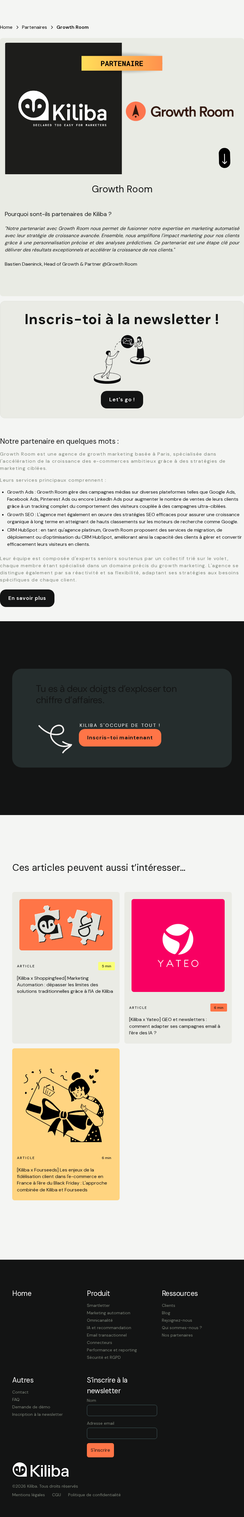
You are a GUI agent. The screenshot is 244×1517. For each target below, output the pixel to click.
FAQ (16, 1399)
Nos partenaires (177, 1335)
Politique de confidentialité (94, 1494)
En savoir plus (27, 598)
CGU (56, 1494)
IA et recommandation (109, 1327)
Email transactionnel (107, 1335)
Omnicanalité (100, 1320)
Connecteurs (99, 1342)
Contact (20, 1392)
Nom (91, 1400)
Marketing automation (108, 1312)
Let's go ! (122, 399)
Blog (166, 1312)
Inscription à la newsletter (37, 1414)
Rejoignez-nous (177, 1320)
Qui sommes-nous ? (182, 1327)
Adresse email (100, 1423)
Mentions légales (28, 1494)
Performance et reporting (112, 1350)
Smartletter (98, 1305)
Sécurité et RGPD (104, 1357)
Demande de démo (31, 1407)
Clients (168, 1305)
